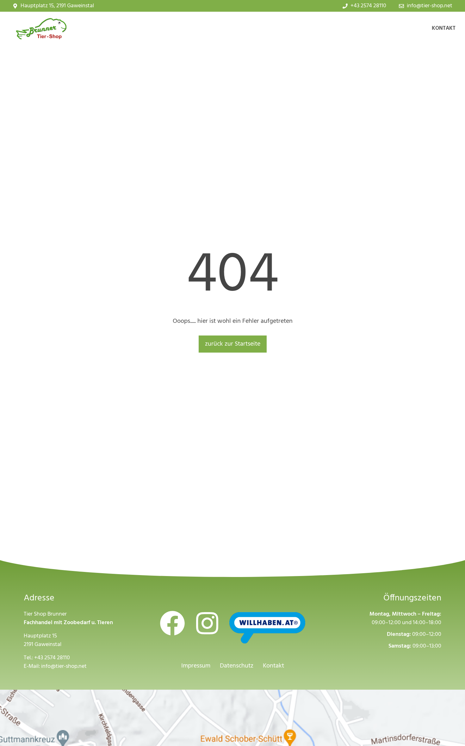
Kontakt (444, 28)
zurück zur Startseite (232, 344)
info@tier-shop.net (64, 666)
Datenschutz (236, 666)
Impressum (195, 666)
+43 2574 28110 (52, 657)
